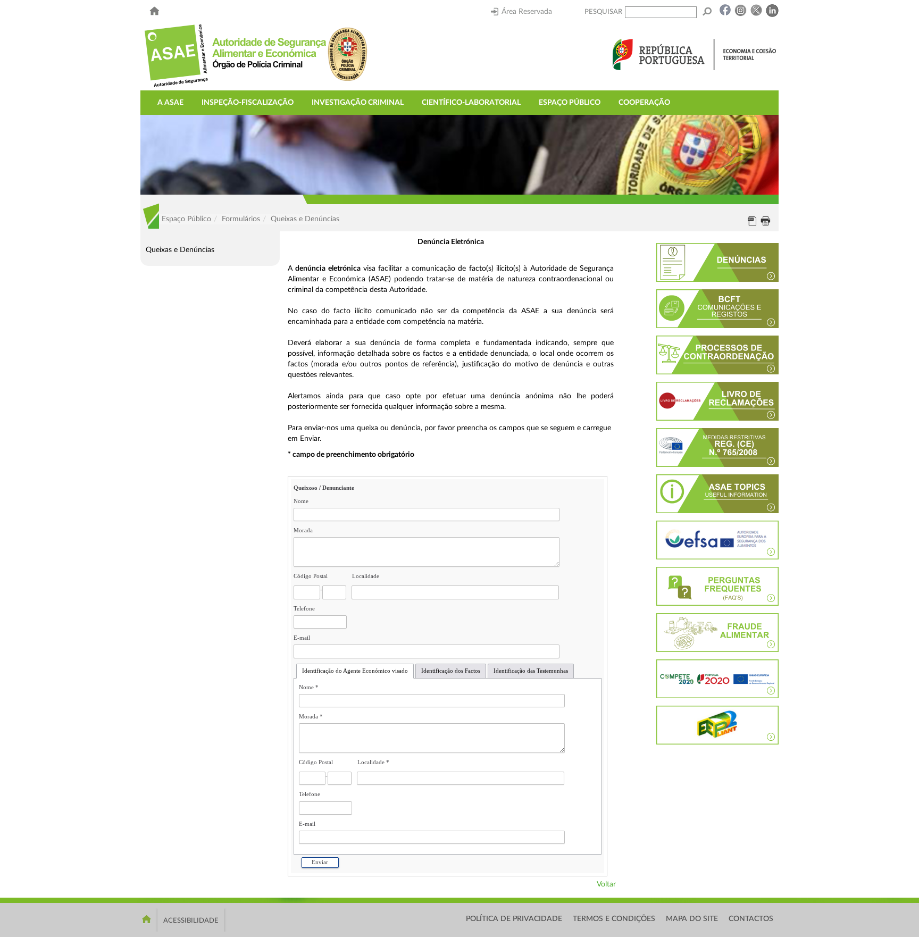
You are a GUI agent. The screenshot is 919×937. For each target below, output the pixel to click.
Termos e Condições (614, 919)
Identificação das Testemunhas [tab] (531, 671)
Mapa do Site (692, 919)
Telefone (304, 609)
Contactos (751, 919)
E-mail (302, 638)
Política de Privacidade (514, 919)
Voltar (606, 884)
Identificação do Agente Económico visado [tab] (355, 671)
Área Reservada (527, 11)
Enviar (320, 862)
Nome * (309, 687)
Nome (301, 501)
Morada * (311, 717)
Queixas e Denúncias (180, 250)
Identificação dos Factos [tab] (450, 671)
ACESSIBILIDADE (191, 920)
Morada (303, 530)
